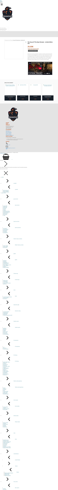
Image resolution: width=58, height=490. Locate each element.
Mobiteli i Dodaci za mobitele (19, 244)
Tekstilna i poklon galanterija (19, 387)
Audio (16, 439)
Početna (5, 40)
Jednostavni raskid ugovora (10, 135)
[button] (6, 175)
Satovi (16, 296)
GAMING (2, 21)
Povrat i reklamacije (9, 132)
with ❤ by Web (3, 153)
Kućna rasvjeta (17, 406)
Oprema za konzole (18, 227)
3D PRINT (16, 189)
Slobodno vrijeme (3, 24)
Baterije (18, 472)
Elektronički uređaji (18, 310)
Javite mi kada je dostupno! (33, 50)
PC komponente (17, 346)
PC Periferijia (3, 25)
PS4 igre (11, 40)
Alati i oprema (17, 487)
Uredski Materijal (17, 459)
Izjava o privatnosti (8, 134)
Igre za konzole (8, 40)
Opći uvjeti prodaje (8, 131)
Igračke (2, 23)
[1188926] (14, 57)
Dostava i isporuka (8, 133)
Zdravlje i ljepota (17, 421)
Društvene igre (3, 22)
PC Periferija (17, 361)
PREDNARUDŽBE (3, 26)
